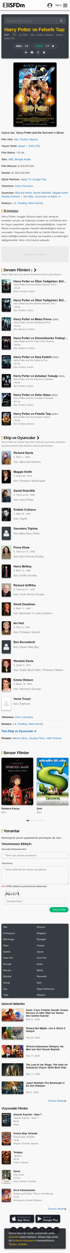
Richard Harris (23, 192)
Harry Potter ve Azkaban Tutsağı (39, 376)
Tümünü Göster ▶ (57, 1100)
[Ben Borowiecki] (6, 646)
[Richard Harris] (6, 457)
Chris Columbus (24, 186)
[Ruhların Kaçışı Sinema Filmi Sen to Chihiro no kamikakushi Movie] (17, 781)
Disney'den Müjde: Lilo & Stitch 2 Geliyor (45, 1030)
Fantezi (40, 34)
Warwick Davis (23, 661)
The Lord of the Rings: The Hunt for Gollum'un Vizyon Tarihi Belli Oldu (47, 1066)
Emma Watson (23, 680)
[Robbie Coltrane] (6, 514)
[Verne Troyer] (6, 703)
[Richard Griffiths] (6, 590)
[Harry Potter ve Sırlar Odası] (6, 399)
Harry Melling (22, 566)
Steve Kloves (35, 203)
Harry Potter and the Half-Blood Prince (32, 322)
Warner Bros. (20, 738)
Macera (49, 34)
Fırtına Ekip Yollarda (25, 1133)
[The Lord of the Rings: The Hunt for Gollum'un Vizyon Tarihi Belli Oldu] (12, 1069)
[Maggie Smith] (6, 476)
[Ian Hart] (6, 628)
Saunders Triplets (25, 528)
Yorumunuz (7, 863)
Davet (16, 1171)
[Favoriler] (31, 52)
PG (14, 34)
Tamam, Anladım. (18, 1244)
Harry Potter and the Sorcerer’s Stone (31, 417)
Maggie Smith (60, 192)
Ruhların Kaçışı (10, 808)
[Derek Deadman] (6, 609)
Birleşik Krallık (23, 159)
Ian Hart (18, 623)
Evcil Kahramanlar (24, 1190)
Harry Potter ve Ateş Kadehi (36, 357)
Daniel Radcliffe (42, 192)
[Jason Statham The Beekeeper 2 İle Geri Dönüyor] (12, 1087)
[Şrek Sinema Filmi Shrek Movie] (53, 781)
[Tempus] (6, 1157)
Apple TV (26, 179)
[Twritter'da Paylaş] (44, 52)
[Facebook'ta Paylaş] (38, 52)
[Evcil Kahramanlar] (6, 1195)
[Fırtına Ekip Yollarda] (6, 1138)
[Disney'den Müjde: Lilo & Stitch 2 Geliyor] (12, 1033)
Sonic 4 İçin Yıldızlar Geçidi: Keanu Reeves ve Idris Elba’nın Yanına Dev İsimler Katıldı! (47, 1013)
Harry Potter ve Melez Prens (36, 319)
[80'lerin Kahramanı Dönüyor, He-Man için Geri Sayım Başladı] (12, 1051)
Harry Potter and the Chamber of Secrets (33, 398)
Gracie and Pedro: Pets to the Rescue (33, 1193)
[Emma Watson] (6, 684)
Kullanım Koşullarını (24, 1240)
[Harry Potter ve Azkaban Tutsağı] (6, 380)
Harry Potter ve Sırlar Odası (35, 395)
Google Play (39, 179)
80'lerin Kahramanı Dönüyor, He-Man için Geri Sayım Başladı (45, 1048)
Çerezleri (14, 1237)
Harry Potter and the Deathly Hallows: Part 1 (35, 303)
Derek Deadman (24, 604)
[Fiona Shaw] (6, 552)
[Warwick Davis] (6, 665)
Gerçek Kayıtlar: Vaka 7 (27, 1114)
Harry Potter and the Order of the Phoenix (33, 341)
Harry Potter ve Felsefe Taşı (35, 414)
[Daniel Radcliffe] (6, 495)
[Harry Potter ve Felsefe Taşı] (6, 418)
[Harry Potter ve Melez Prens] (6, 324)
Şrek (39, 808)
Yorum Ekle (59, 909)
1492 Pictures (53, 738)
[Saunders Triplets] (6, 533)
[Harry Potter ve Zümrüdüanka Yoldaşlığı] (6, 342)
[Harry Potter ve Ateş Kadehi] (6, 361)
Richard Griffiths (24, 585)
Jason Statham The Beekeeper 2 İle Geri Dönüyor (45, 1084)
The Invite (18, 1174)
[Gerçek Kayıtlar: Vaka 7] (6, 1119)
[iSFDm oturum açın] (50, 5)
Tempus (18, 1152)
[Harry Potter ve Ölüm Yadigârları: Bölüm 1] (6, 305)
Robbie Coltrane (10, 196)
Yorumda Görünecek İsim (13, 849)
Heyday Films (36, 738)
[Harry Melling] (6, 571)
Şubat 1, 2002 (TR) (29, 146)
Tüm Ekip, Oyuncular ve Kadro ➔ (41, 196)
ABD (10, 159)
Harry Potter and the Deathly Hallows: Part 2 (35, 284)
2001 (3, 812)
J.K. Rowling (20, 203)
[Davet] (6, 1176)
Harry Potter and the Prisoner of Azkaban (33, 379)
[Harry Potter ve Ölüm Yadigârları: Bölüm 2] (6, 286)
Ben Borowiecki (24, 642)
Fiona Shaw (21, 547)
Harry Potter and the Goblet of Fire (30, 360)
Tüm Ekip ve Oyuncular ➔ (18, 731)
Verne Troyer (22, 699)
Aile (32, 34)
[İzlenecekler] (25, 52)
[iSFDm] (14, 5)
